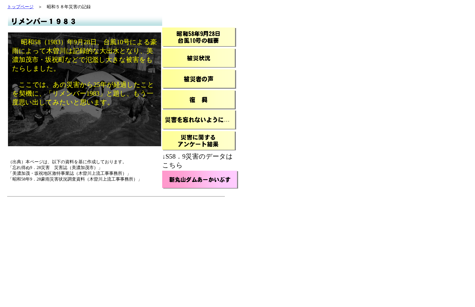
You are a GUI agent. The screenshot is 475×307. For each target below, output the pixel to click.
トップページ (20, 6)
